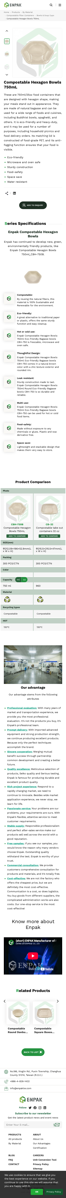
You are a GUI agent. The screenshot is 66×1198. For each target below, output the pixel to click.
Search (51, 5)
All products (15, 1139)
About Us (38, 1139)
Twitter (30, 1108)
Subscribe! (56, 1124)
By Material (28, 12)
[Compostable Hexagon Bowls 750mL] (17, 509)
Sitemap (37, 1168)
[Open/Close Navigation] (60, 5)
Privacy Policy (41, 1164)
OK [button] (36, 1192)
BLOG (11, 1155)
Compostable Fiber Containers (20, 15)
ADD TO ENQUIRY (35, 205)
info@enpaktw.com (20, 1088)
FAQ (10, 1159)
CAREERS (38, 1155)
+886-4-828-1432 (20, 1081)
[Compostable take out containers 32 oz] (49, 509)
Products (16, 12)
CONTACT (13, 1164)
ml (18, 579)
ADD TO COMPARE (17, 536)
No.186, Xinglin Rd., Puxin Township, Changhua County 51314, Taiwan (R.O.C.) (35, 1073)
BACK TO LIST (31, 1052)
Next (57, 1001)
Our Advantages (41, 1143)
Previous (4, 1001)
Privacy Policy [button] (54, 1192)
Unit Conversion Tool (44, 1159)
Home (6, 12)
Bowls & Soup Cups (45, 15)
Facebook (35, 1108)
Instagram (40, 1108)
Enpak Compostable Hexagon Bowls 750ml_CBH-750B (14, 5)
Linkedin (14, 193)
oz (24, 579)
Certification (40, 1148)
